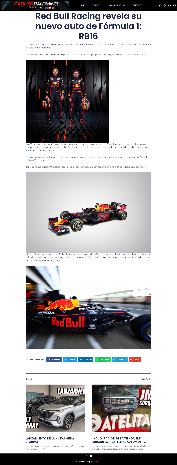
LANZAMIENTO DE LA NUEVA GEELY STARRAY (50, 440)
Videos (97, 5)
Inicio (84, 5)
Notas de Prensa (116, 5)
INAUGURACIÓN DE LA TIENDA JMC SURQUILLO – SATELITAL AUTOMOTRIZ (119, 440)
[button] (54, 359)
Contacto (137, 5)
